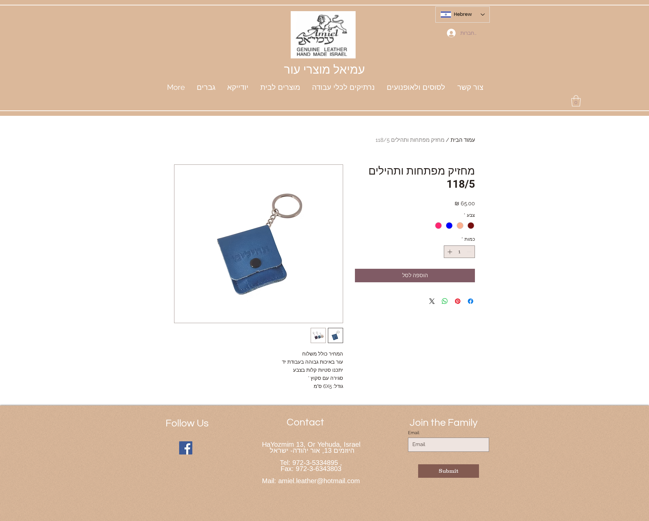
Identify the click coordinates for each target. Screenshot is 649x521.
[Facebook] (185, 447)
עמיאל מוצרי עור (324, 69)
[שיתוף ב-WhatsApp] (445, 301)
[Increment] (449, 252)
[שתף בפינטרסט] (458, 301)
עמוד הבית (463, 140)
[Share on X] (432, 301)
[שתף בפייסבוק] (470, 301)
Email (413, 433)
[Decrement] (469, 252)
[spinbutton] (459, 252)
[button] (237, 87)
